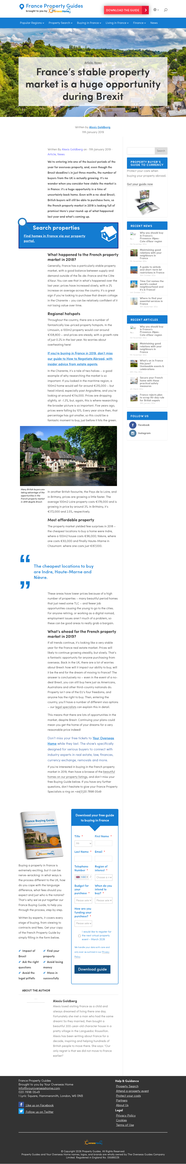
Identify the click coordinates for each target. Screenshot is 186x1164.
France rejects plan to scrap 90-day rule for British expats (152, 397)
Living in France (116, 23)
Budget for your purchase (82, 889)
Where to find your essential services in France (151, 300)
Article (88, 62)
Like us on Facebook (39, 1105)
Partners (121, 1100)
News (154, 23)
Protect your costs (128, 1095)
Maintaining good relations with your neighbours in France (151, 254)
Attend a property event (132, 1091)
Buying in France (88, 23)
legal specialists (65, 707)
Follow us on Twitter (39, 1112)
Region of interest (101, 868)
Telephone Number (81, 868)
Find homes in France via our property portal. (54, 238)
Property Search (59, 23)
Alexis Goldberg (99, 127)
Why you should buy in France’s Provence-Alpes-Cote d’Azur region (151, 237)
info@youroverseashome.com (39, 1088)
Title (78, 836)
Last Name (83, 851)
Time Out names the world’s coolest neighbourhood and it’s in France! (152, 285)
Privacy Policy (126, 1115)
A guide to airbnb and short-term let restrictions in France (152, 269)
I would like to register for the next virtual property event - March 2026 (96, 936)
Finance (138, 23)
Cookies (121, 1120)
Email (100, 851)
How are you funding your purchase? (82, 912)
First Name (103, 836)
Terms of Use (125, 1125)
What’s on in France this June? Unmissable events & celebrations (152, 365)
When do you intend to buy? (103, 889)
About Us (122, 1105)
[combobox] (82, 877)
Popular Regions (31, 23)
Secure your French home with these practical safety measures (151, 382)
